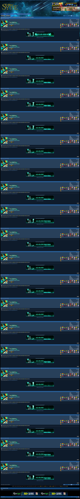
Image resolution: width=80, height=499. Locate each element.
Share (78, 63)
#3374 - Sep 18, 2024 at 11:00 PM (5, 321)
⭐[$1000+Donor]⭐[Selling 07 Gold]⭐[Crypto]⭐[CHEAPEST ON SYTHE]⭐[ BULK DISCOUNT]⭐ (54, 486)
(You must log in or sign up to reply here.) (5, 484)
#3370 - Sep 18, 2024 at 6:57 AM (5, 228)
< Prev (64, 15)
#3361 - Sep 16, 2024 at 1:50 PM (5, 18)
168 (70, 15)
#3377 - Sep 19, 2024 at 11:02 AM (5, 391)
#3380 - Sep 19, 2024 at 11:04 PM (5, 461)
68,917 (78, 43)
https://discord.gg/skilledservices (13, 30)
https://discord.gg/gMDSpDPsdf (40, 55)
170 (72, 15)
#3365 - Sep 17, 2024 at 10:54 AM (5, 111)
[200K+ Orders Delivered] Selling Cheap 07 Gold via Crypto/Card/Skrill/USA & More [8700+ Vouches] (25, 486)
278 (76, 15)
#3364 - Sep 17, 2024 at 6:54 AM (5, 88)
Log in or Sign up (77, 0)
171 (74, 15)
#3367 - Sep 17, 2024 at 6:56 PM (5, 158)
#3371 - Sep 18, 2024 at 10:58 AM (5, 251)
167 (68, 15)
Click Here (78, 45)
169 (71, 15)
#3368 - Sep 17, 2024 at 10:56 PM (5, 181)
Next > (78, 15)
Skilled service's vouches (40, 37)
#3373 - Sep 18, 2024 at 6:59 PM (5, 298)
